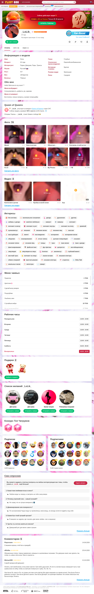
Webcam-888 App (59, 6)
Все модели (4, 6)
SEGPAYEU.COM (51, 586)
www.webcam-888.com (25, 586)
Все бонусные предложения (35, 6)
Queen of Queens (37, 108)
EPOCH (44, 586)
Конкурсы (48, 6)
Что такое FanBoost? (83, 37)
